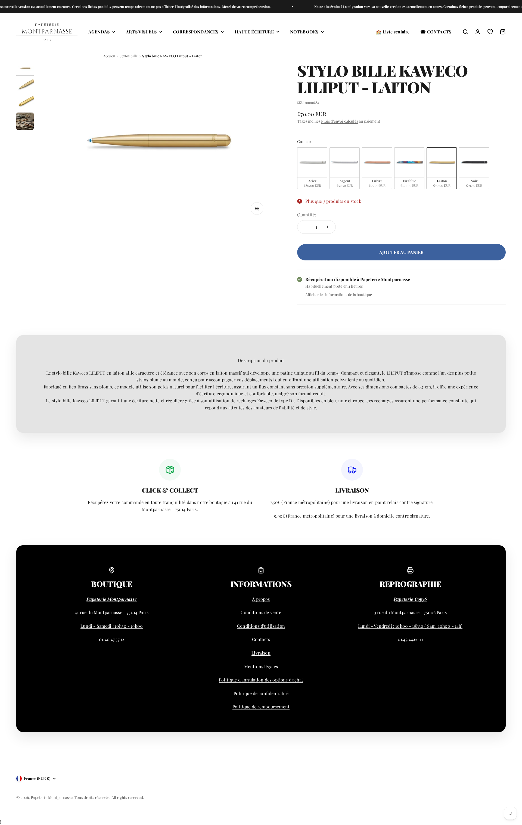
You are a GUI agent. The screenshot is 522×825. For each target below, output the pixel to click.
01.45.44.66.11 (410, 639)
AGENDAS (99, 32)
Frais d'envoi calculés (339, 121)
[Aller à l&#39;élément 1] (25, 69)
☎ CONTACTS (435, 32)
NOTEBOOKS (304, 32)
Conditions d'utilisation (261, 626)
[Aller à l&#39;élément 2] (25, 86)
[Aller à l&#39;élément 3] (25, 103)
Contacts (261, 639)
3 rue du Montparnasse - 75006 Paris (410, 612)
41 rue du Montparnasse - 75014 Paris (111, 612)
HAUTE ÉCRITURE (254, 32)
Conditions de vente (261, 612)
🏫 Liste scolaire (393, 32)
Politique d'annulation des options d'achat (261, 680)
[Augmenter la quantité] (327, 227)
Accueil (109, 56)
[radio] (312, 168)
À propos (261, 599)
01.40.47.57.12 (111, 639)
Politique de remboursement (261, 706)
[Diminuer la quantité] (305, 227)
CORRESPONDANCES (195, 32)
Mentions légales (261, 666)
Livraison (260, 653)
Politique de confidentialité (261, 693)
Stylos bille (129, 56)
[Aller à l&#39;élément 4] (25, 122)
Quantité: (306, 214)
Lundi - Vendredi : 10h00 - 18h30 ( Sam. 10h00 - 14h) (410, 626)
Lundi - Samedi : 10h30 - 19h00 (111, 626)
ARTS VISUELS (141, 32)
